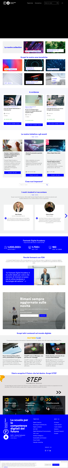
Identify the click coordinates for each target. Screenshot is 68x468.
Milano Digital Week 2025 (53, 153)
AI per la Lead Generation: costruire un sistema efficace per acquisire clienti (33, 111)
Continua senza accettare (64, 461)
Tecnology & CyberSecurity (40, 424)
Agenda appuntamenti (35, 410)
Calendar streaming (38, 442)
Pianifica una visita (14, 409)
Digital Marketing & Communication (42, 431)
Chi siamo (56, 422)
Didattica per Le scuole (56, 408)
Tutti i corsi (36, 433)
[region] (34, 464)
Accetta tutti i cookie (56, 464)
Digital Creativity (37, 422)
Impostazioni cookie (48, 464)
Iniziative (56, 429)
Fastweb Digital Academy (6, 429)
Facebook (48, 450)
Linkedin (50, 450)
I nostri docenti (57, 424)
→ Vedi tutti (34, 136)
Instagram (45, 450)
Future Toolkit (36, 440)
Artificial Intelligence (38, 435)
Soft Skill (35, 429)
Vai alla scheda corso (12, 123)
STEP (33, 392)
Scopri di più (12, 172)
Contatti (56, 433)
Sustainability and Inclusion (39, 438)
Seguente (66, 216)
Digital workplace (37, 426)
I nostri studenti (58, 426)
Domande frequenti (59, 431)
